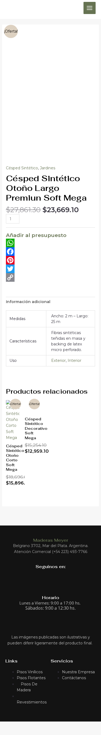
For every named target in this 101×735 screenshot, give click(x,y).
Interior (74, 360)
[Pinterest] (50, 260)
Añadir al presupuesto (36, 235)
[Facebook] (50, 251)
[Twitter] (50, 269)
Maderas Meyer (50, 540)
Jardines (47, 168)
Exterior (58, 360)
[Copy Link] (50, 277)
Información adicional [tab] (28, 301)
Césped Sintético (22, 168)
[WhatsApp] (50, 243)
